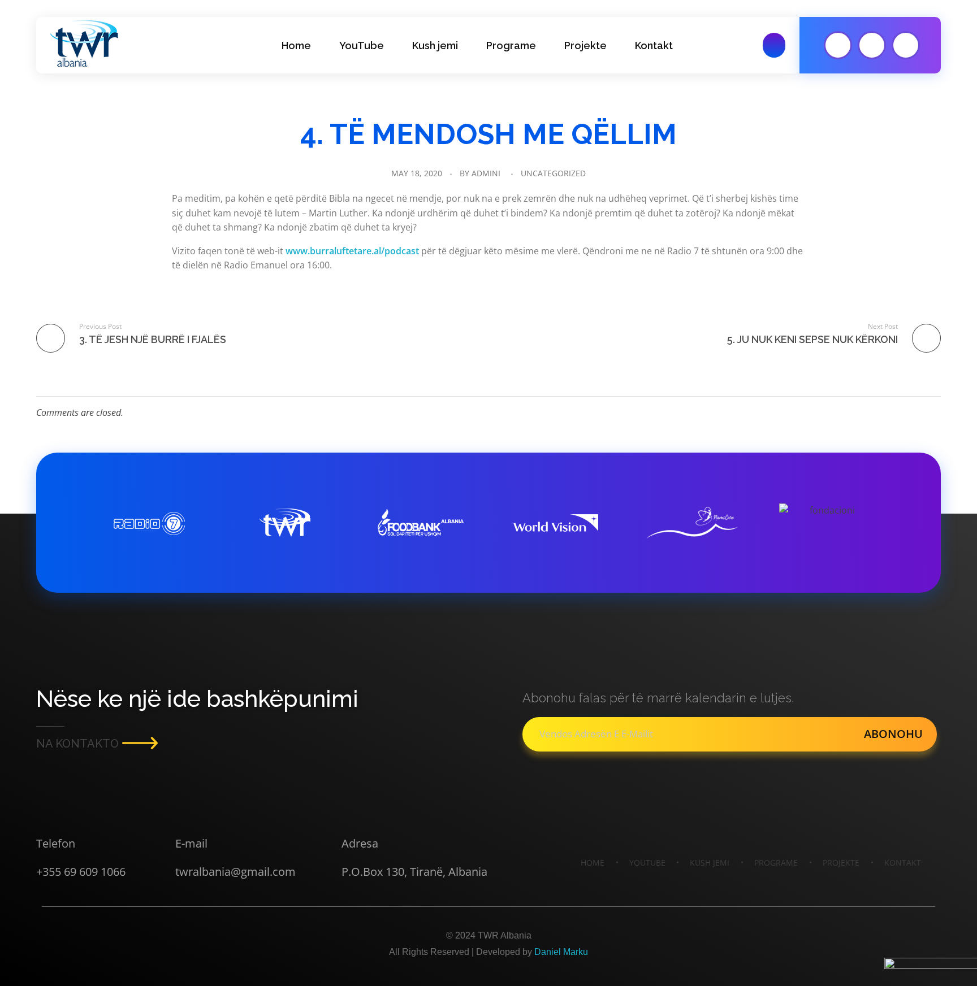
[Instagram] (906, 45)
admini (486, 173)
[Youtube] (838, 45)
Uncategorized (553, 173)
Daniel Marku (561, 952)
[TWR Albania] (84, 43)
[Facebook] (872, 45)
